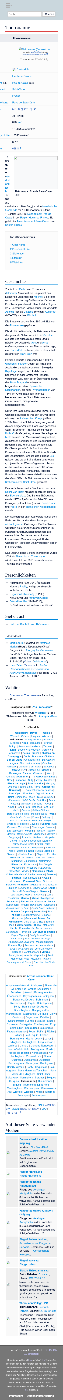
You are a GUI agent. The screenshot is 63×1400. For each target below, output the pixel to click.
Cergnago (14, 837)
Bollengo (46, 817)
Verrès (47, 803)
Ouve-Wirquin (33, 1056)
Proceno (29, 945)
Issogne (37, 803)
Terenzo (47, 881)
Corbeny (46, 749)
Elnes (50, 1020)
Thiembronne (45, 1081)
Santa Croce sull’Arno (43, 908)
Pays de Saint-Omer (24, 102)
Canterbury (21, 732)
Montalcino (12, 931)
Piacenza (16, 864)
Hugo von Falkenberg (22, 594)
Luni (49, 894)
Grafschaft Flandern (16, 363)
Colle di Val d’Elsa (33, 921)
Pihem (47, 1056)
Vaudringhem (14, 1088)
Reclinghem (46, 1063)
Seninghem (26, 1077)
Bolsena (16, 952)
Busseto (51, 874)
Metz (8, 437)
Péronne (47, 742)
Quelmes (17, 1059)
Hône (20, 807)
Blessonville (48, 759)
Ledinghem (15, 1042)
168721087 (12, 1112)
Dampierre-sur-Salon (30, 766)
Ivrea (52, 813)
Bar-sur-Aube (14, 759)
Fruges (16, 95)
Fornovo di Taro (32, 881)
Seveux (16, 769)
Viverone (11, 823)
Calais (47, 732)
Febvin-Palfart (36, 1031)
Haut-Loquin (31, 1035)
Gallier (22, 289)
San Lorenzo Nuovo (41, 948)
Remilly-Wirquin (15, 1067)
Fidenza (16, 877)
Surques (14, 1081)
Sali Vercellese (15, 830)
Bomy (17, 1006)
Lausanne (20, 780)
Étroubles (28, 793)
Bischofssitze (17, 495)
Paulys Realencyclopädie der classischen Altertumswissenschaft (29, 669)
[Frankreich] (14, 69)
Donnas (36, 807)
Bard (27, 807)
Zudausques (39, 1095)
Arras (45, 342)
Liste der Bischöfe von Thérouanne (29, 624)
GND (41, 1105)
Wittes (39, 1091)
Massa (35, 898)
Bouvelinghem (22, 1010)
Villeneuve (12, 783)
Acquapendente (45, 945)
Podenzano (30, 864)
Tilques (17, 1084)
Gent (34, 342)
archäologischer (14, 524)
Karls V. (9, 433)
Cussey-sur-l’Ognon (39, 769)
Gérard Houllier (18, 601)
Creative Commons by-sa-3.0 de (34, 54)
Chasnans (38, 773)
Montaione (17, 918)
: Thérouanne (24, 695)
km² (20, 122)
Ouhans (10, 776)
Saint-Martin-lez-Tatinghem (33, 1070)
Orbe (10, 780)
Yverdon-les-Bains (44, 776)
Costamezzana (31, 877)
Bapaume (35, 742)
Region (24, 217)
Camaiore (40, 901)
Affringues (36, 985)
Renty (30, 1067)
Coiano (46, 915)
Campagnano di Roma (19, 962)
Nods (49, 773)
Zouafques (24, 1095)
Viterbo (46, 952)
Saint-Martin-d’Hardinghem (34, 1072)
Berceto (10, 884)
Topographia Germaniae (39, 650)
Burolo (36, 817)
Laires (48, 1038)
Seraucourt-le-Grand (29, 746)
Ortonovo (39, 894)
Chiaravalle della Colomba (20, 874)
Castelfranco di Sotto (17, 908)
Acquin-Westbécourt (17, 985)
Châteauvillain (32, 759)
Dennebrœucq (16, 1020)
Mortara (51, 834)
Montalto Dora (39, 813)
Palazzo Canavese (19, 820)
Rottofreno (45, 860)
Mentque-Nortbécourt (42, 1045)
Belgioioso (38, 847)
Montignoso (47, 898)
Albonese (39, 834)
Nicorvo (10, 834)
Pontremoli (23, 884)
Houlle (29, 1038)
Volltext (28, 661)
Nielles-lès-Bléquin (19, 1052)
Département (34, 213)
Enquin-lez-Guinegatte (19, 1024)
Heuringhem (17, 1038)
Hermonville (14, 753)
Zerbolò (47, 840)
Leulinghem (29, 1042)
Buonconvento (44, 928)
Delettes (44, 1017)
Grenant (11, 766)
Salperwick (12, 1077)
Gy (24, 769)
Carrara (25, 898)
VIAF (44, 1108)
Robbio (51, 830)
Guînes (25, 736)
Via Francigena (42, 707)
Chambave (14, 800)
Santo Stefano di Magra (25, 891)
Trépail (35, 753)
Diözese (28, 311)
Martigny (50, 783)
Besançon (15, 773)
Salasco (50, 827)
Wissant (14, 736)
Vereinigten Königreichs (32, 1191)
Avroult (28, 992)
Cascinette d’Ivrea (20, 817)
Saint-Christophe (17, 797)
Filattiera (36, 884)
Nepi (26, 958)
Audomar (50, 311)
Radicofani (16, 938)
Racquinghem (16, 1063)
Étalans (27, 773)
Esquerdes (46, 1027)
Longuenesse (45, 1042)
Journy (39, 1038)
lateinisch (11, 293)
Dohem (30, 1020)
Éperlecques (41, 1024)
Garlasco (38, 837)
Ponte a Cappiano (21, 911)
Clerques (43, 1013)
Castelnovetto (24, 834)
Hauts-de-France (21, 76)
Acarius (9, 311)
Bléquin (31, 1003)
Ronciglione (15, 955)
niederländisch (7, 183)
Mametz (23, 1045)
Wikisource (40, 661)
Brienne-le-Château (43, 756)
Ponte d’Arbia (26, 928)
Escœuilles (31, 1027)
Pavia (40, 844)
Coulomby (18, 1017)
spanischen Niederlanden (40, 506)
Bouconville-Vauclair (29, 749)
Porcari (24, 904)
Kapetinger (11, 371)
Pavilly (23, 586)
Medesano (15, 881)
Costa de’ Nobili (25, 850)
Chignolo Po (43, 854)
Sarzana (45, 891)
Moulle (49, 1049)
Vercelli (29, 830)
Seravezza (12, 901)
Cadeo (26, 871)
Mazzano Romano (41, 958)
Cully (30, 780)
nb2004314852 (28, 1108)
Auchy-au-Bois (48, 716)
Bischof (31, 315)
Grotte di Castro (19, 948)
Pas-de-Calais (20, 82)
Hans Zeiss (16, 665)
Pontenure (31, 867)
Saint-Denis (28, 800)
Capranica (40, 955)
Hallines (18, 1035)
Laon (13, 749)
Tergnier (47, 746)
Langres (13, 763)
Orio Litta (40, 857)
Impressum (16, 1396)
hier (30, 1359)
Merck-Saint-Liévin (18, 1049)
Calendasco (30, 860)
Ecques (41, 1020)
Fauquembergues (17, 1031)
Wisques (40, 712)
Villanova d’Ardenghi (30, 840)
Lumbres (12, 1045)
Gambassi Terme (35, 918)
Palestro (40, 830)
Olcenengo (38, 827)
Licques (35, 736)
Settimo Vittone (40, 810)
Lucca (51, 901)
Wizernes (50, 1091)
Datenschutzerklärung (40, 1396)
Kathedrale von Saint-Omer (20, 482)
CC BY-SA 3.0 (37, 1278)
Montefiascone (31, 952)
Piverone (37, 820)
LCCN (15, 1108)
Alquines (21, 988)
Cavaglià (34, 823)
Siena (37, 925)
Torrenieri (25, 931)
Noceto (46, 877)
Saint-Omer (19, 89)
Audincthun (44, 988)
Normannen (17, 325)
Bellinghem (42, 999)
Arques (32, 988)
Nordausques (39, 1052)
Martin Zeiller (17, 643)
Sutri (50, 955)
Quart (32, 797)
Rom (31, 965)
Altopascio (49, 904)
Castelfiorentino (31, 915)
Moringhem (37, 1049)
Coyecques (32, 1017)
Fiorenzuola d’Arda (42, 871)
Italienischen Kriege (31, 418)
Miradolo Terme (26, 854)
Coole (27, 756)
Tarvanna (29, 665)
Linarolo (25, 847)
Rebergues (32, 1063)
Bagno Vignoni (19, 935)
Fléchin (51, 1031)
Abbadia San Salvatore (21, 941)
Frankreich (22, 69)
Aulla (52, 887)
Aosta (49, 793)
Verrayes (49, 797)
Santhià (45, 823)
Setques (51, 1077)
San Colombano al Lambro (33, 855)
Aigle (23, 783)
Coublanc (47, 763)
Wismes (17, 1091)
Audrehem (16, 992)
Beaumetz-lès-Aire (23, 999)
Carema (26, 810)
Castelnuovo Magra (21, 894)
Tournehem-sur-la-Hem (36, 1084)
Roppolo (23, 823)
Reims (26, 753)
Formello (38, 962)
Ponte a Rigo (15, 945)
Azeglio (48, 820)
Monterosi (16, 958)
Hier (43, 1359)
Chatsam (44, 1274)
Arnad (11, 807)
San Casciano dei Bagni (37, 938)
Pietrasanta (26, 901)
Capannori (12, 904)
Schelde (48, 335)
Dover (33, 732)
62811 (15, 148)
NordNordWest (36, 52)
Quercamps (30, 1059)
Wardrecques (31, 1088)
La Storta (50, 962)
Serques (39, 1077)
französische (49, 206)
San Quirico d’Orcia (44, 931)
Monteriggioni (24, 925)
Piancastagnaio (44, 941)
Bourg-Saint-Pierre (29, 786)
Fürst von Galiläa (38, 597)
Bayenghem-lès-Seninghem (38, 996)
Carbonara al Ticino (23, 844)
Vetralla (28, 955)
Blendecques (17, 1003)
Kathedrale (17, 350)
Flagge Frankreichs (30, 1175)
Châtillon (42, 800)
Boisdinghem (44, 1003)
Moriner (38, 296)
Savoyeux (49, 766)
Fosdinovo (13, 898)
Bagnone (24, 887)
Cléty (52, 1013)
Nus (39, 797)
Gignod (40, 793)
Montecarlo (36, 904)
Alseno (41, 874)
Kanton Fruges (13, 225)
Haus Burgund (18, 382)
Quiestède (44, 1059)
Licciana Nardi (39, 887)
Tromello (26, 837)
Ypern (13, 506)
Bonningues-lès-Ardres (35, 1006)
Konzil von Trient (14, 491)
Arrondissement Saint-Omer (33, 221)
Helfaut (44, 1035)
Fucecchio (40, 911)
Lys (52, 455)
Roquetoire (41, 1067)
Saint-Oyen (15, 793)
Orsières (12, 786)
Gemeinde (11, 210)
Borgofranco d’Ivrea (18, 813)
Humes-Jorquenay (30, 763)
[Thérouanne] (34, 45)
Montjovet (26, 803)
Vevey (39, 780)
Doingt (12, 746)
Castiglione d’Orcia (40, 935)
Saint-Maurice (36, 783)
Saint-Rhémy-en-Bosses (39, 790)
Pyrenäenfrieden (40, 389)
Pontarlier (23, 776)
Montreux (49, 780)
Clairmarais (29, 1013)
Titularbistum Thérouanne (30, 556)
